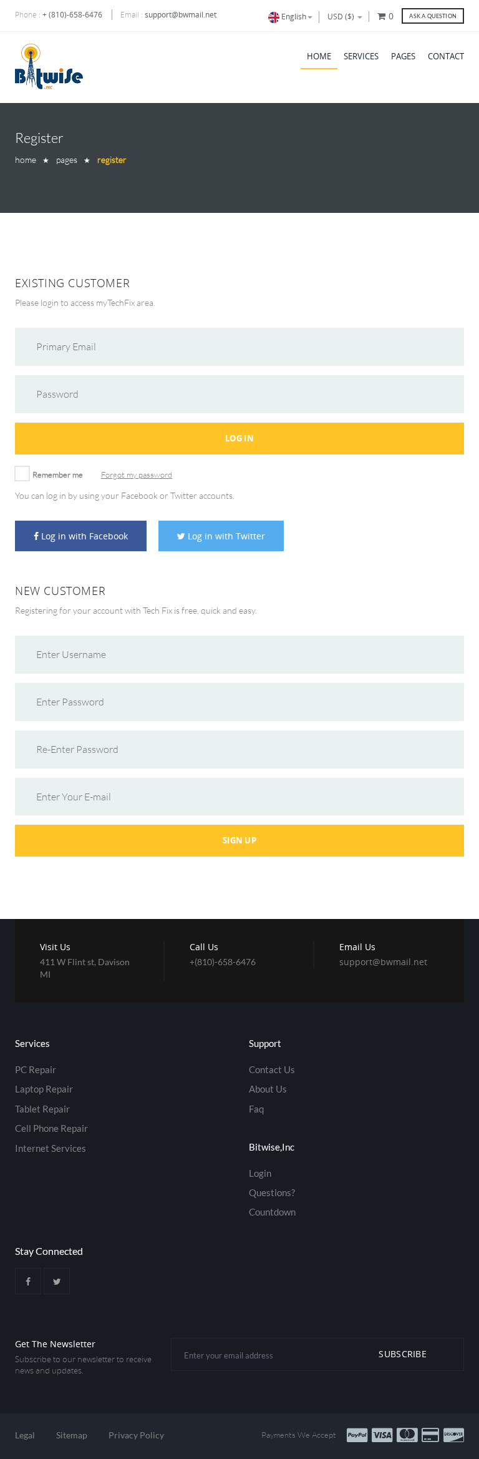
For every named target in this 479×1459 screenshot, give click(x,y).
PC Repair (35, 1069)
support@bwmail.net (180, 14)
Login (260, 1173)
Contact (446, 56)
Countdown (272, 1211)
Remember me (57, 474)
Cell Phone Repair (51, 1128)
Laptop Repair (44, 1088)
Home (319, 56)
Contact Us (272, 1069)
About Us (268, 1088)
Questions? (272, 1192)
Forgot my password (136, 474)
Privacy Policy (136, 1435)
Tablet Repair (42, 1108)
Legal (25, 1435)
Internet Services (50, 1148)
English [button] (292, 16)
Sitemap (71, 1435)
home (25, 159)
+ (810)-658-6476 (72, 14)
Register (112, 159)
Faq (256, 1108)
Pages (403, 56)
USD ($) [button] (341, 16)
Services (361, 56)
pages (66, 159)
